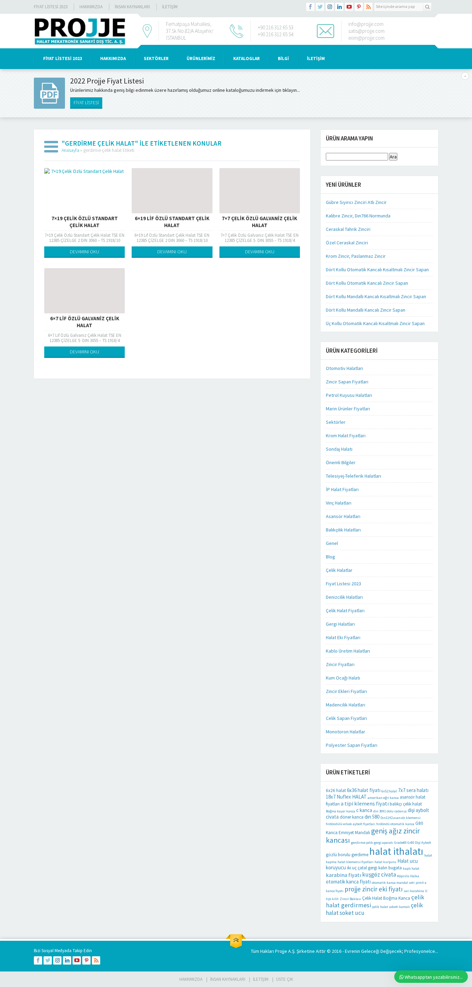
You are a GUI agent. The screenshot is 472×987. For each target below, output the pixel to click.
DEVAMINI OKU (84, 251)
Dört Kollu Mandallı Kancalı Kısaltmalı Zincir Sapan (376, 296)
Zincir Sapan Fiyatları (347, 382)
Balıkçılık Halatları (343, 530)
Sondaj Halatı (339, 449)
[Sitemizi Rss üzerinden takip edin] (368, 7)
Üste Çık (284, 979)
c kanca (364, 810)
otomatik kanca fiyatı (348, 881)
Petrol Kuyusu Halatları (349, 395)
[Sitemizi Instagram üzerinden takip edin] (329, 7)
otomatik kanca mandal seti (393, 882)
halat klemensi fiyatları (356, 862)
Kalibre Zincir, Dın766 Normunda (358, 216)
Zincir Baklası (350, 899)
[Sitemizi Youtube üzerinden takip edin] (349, 7)
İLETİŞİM (170, 7)
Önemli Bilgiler (341, 462)
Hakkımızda (91, 7)
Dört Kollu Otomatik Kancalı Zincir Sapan (367, 283)
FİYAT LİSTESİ (86, 102)
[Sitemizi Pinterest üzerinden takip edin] (359, 7)
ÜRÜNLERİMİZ (201, 58)
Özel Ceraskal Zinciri (347, 243)
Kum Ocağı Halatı (343, 678)
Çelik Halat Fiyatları (345, 610)
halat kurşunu (385, 862)
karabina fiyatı (343, 874)
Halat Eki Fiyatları (343, 637)
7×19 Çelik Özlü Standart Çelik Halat (84, 221)
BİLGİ (283, 58)
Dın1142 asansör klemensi (400, 817)
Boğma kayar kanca (340, 811)
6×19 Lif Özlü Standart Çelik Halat (172, 221)
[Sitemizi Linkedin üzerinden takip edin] (339, 7)
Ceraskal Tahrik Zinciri (348, 229)
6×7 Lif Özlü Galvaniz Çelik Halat (84, 322)
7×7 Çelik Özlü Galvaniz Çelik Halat (259, 221)
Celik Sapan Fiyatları (346, 718)
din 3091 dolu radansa (390, 811)
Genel (332, 543)
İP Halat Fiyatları (342, 489)
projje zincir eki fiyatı (373, 889)
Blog (330, 557)
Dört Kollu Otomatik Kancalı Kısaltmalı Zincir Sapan (377, 269)
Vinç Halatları (338, 503)
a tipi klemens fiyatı (365, 803)
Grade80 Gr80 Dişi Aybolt (412, 842)
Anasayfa (70, 150)
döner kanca (352, 817)
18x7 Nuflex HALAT (346, 796)
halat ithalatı (396, 851)
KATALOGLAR (246, 58)
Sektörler (336, 422)
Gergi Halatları (340, 624)
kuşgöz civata (379, 874)
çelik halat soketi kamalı (391, 907)
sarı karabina (414, 891)
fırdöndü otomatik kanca (395, 824)
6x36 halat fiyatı (363, 790)
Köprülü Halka (408, 876)
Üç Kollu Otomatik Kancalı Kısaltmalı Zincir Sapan (375, 323)
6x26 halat (336, 790)
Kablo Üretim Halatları (348, 651)
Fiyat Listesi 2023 (50, 7)
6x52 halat (389, 791)
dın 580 (372, 816)
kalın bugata (390, 868)
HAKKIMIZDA (113, 58)
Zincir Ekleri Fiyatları (346, 691)
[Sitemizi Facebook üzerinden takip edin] (310, 7)
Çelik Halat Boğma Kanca (386, 898)
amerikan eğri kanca (383, 797)
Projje (281, 951)
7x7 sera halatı (413, 790)
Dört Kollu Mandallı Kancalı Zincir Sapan (365, 310)
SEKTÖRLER (156, 58)
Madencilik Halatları (345, 705)
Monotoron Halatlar (345, 732)
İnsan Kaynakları (132, 7)
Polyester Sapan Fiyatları (351, 745)
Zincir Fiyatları (340, 664)
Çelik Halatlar (339, 570)
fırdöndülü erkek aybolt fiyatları (350, 824)
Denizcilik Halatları (344, 597)
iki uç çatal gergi (362, 868)
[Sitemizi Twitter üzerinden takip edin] (320, 7)
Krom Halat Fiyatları (346, 435)
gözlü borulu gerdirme (347, 855)
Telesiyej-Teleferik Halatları (353, 476)
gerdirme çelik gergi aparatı (372, 842)
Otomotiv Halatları (344, 368)
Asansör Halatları (343, 516)
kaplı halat (411, 868)
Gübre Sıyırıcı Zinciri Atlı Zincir (356, 202)
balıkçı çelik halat (406, 804)
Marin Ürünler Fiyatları (348, 408)
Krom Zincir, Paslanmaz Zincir (356, 256)
